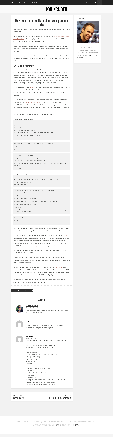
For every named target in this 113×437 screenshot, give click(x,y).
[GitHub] (92, 2)
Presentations (33, 2)
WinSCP (32, 87)
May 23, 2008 (17, 290)
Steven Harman (32, 306)
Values (25, 2)
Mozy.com (59, 267)
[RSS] (95, 2)
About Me (13, 2)
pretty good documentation (34, 102)
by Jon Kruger (24, 290)
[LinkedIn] (89, 2)
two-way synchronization (39, 246)
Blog (20, 2)
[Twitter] (87, 2)
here (66, 235)
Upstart (90, 55)
